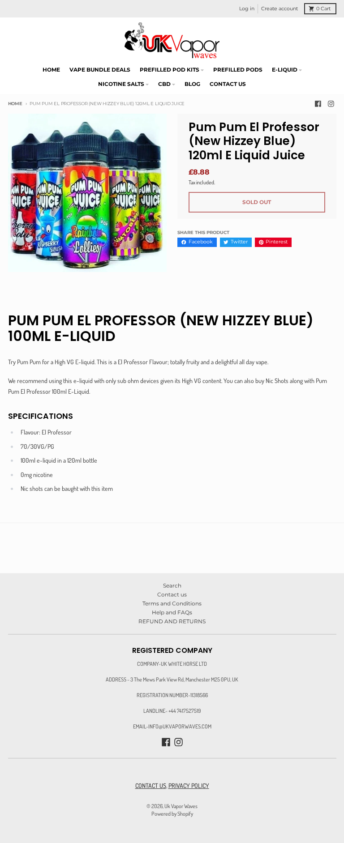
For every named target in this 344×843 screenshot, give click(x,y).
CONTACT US (150, 785)
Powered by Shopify (172, 813)
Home (15, 103)
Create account (279, 9)
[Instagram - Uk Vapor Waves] (331, 104)
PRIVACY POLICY (188, 785)
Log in (246, 9)
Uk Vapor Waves (181, 805)
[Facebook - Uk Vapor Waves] (318, 104)
